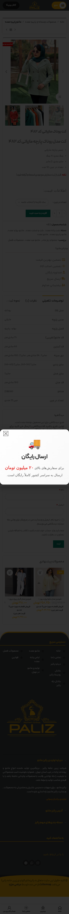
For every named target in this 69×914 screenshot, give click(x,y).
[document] (34, 457)
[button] (6, 433)
